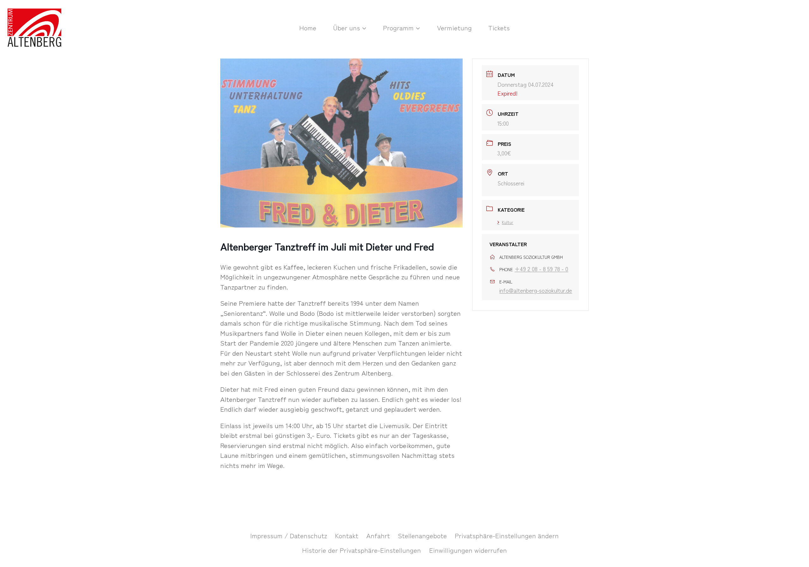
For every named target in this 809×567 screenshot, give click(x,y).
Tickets (499, 27)
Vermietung (454, 27)
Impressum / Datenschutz (288, 535)
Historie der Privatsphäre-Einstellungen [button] (361, 550)
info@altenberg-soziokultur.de (535, 290)
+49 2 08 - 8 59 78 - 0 (541, 269)
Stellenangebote (422, 535)
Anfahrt (378, 535)
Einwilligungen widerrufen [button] (468, 550)
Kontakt (346, 535)
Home (307, 27)
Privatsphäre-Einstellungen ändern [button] (507, 535)
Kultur (507, 222)
